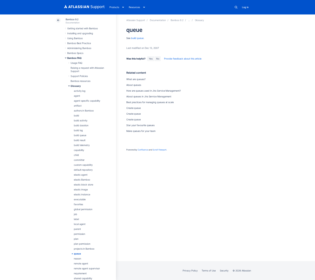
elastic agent (80, 174)
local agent (79, 224)
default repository (83, 169)
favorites (78, 204)
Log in (245, 7)
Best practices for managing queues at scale (150, 102)
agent (77, 95)
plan (76, 238)
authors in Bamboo (84, 110)
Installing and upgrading (80, 33)
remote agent (81, 263)
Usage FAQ (76, 62)
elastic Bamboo (82, 179)
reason (77, 258)
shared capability (83, 278)
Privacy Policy (190, 270)
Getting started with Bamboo (82, 28)
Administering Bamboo (79, 48)
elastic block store (83, 184)
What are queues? (136, 79)
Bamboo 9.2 (72, 19)
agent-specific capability (87, 100)
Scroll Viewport (159, 149)
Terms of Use (209, 270)
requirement (80, 273)
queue (77, 253)
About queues (133, 85)
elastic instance (82, 194)
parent (77, 229)
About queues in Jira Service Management (148, 96)
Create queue (133, 108)
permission (79, 233)
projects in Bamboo (84, 248)
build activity (80, 120)
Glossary (76, 86)
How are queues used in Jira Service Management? (153, 90)
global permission (83, 209)
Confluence (143, 149)
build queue (80, 135)
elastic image (81, 189)
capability (79, 150)
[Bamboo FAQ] (189, 20)
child (76, 155)
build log (78, 130)
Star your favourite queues (140, 125)
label (76, 219)
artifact (77, 105)
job (75, 214)
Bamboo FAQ (74, 58)
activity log (79, 90)
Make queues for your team (141, 131)
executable (80, 199)
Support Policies (79, 76)
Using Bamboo (75, 38)
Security (224, 270)
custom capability (83, 164)
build (76, 115)
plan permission (82, 243)
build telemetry (82, 145)
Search (236, 7)
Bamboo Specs (75, 53)
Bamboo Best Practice (79, 43)
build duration (81, 125)
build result (79, 140)
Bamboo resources (80, 81)
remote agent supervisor (87, 268)
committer (79, 159)
